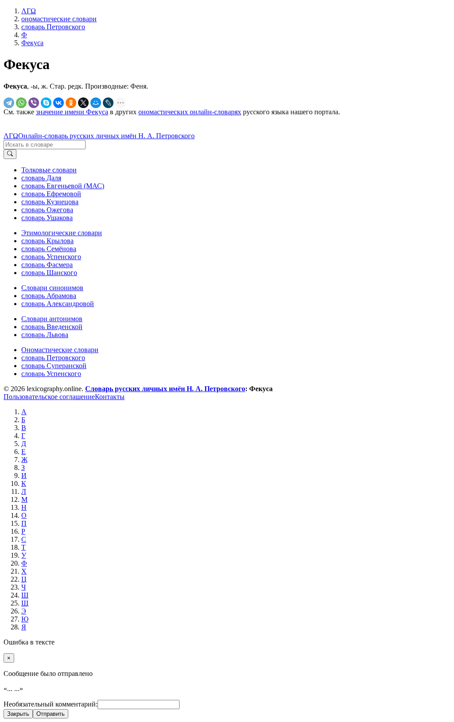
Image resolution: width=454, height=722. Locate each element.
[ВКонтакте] (58, 102)
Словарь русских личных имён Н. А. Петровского (165, 388)
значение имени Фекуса (72, 112)
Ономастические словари (59, 349)
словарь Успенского (51, 256)
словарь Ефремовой (51, 194)
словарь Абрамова (48, 295)
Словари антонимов (51, 318)
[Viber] (33, 102)
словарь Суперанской (53, 365)
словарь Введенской (51, 326)
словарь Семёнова (48, 248)
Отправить (50, 713)
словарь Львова (44, 334)
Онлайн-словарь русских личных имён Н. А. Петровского (106, 136)
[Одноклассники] (71, 102)
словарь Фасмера (47, 264)
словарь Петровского (53, 357)
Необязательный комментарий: (51, 704)
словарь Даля (41, 178)
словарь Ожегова (47, 209)
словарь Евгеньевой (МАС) (62, 186)
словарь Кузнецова (49, 202)
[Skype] (46, 102)
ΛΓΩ (11, 136)
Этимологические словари (61, 233)
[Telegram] (9, 102)
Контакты (110, 396)
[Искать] (10, 154)
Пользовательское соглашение (49, 396)
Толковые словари (49, 170)
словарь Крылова (47, 241)
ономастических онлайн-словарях (189, 112)
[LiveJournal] (108, 102)
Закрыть (18, 713)
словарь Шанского (49, 272)
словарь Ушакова (47, 217)
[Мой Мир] (95, 102)
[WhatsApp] (21, 102)
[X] (83, 102)
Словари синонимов (52, 287)
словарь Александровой (57, 303)
